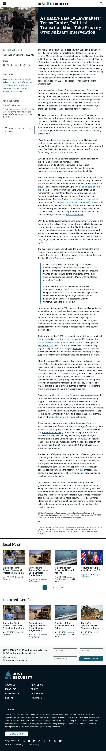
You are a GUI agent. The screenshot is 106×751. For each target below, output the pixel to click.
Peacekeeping (9, 88)
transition (77, 348)
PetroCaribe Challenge (52, 432)
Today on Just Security (16, 660)
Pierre (11, 105)
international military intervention (61, 143)
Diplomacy (7, 82)
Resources (37, 693)
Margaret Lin (64, 579)
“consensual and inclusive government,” (71, 202)
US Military (17, 91)
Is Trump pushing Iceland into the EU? (90, 569)
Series (34, 689)
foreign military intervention (83, 395)
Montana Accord (45, 345)
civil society (26, 79)
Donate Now (17, 734)
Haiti (14, 82)
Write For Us (12, 693)
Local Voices (8, 85)
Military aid (25, 85)
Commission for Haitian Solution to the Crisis (59, 342)
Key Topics (37, 685)
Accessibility (33, 745)
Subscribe (89, 658)
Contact (10, 698)
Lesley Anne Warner (38, 580)
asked (95, 199)
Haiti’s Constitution (74, 214)
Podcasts (36, 698)
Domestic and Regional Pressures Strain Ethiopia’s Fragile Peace (38, 572)
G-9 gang (80, 470)
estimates (74, 121)
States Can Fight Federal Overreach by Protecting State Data (13, 570)
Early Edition (11, 657)
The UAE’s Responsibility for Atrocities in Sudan (90, 625)
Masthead (11, 689)
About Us (10, 685)
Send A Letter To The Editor (18, 130)
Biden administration (11, 79)
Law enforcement (24, 82)
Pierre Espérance (14, 50)
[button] (101, 3)
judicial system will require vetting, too (68, 417)
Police (18, 88)
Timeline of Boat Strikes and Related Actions (64, 570)
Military (17, 85)
